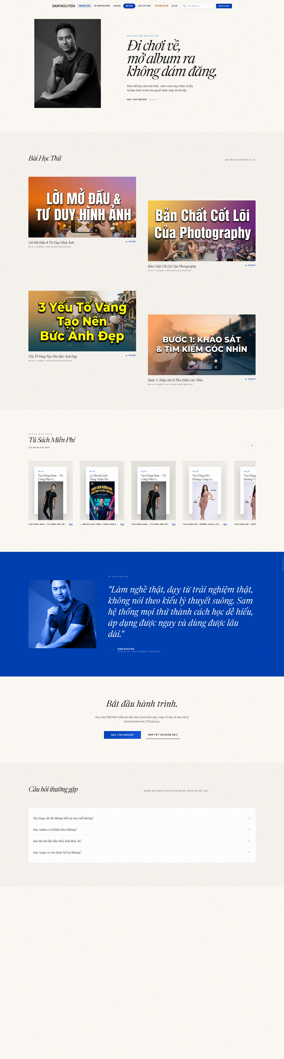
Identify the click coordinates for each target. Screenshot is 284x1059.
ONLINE (117, 6)
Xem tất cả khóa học (163, 734)
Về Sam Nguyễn (102, 6)
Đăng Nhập (224, 6)
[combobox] (197, 6)
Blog (175, 6)
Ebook (129, 6)
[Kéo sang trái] (243, 445)
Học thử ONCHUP (122, 735)
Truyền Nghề (161, 6)
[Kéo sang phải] (252, 445)
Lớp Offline (144, 6)
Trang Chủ (84, 6)
